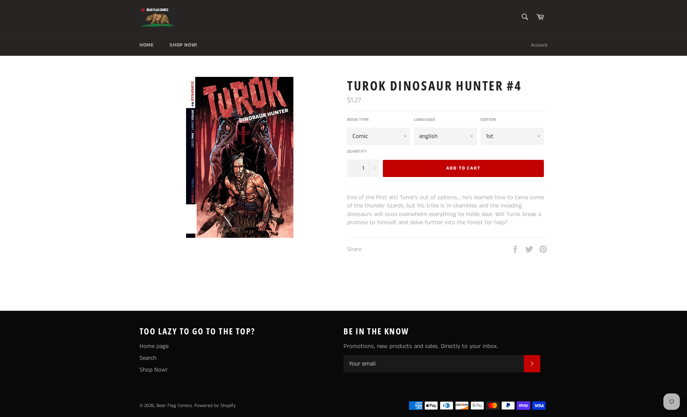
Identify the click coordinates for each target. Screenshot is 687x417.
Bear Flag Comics (174, 405)
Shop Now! (183, 45)
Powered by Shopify (215, 405)
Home (147, 45)
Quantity (357, 151)
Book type (358, 120)
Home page (154, 346)
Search (148, 358)
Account (539, 45)
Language (424, 120)
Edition (488, 120)
